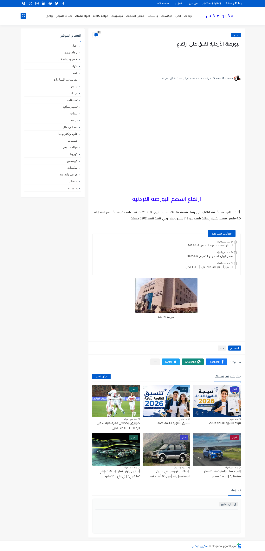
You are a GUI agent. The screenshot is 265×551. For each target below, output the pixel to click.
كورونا (74, 154)
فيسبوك (117, 15)
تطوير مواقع (70, 106)
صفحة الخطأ (162, 3)
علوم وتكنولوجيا (68, 133)
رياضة (74, 120)
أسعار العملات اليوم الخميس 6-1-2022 (210, 245)
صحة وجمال (70, 127)
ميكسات (166, 15)
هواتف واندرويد (69, 174)
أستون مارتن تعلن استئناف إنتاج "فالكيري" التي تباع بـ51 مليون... (120, 474)
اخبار (236, 35)
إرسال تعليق (228, 504)
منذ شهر (234, 419)
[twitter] (57, 3)
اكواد (75, 66)
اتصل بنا (178, 3)
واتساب (152, 15)
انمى (75, 72)
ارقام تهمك (71, 52)
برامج (49, 15)
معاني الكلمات (135, 15)
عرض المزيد (101, 376)
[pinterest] (50, 3)
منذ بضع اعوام (223, 241)
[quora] (24, 3)
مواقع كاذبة (100, 15)
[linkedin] (43, 3)
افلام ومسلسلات (68, 59)
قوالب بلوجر (70, 147)
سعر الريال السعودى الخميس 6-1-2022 (210, 256)
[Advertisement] (202, 59)
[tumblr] (30, 3)
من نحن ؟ (192, 3)
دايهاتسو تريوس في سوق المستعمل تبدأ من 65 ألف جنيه (170, 474)
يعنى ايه (73, 188)
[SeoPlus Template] (239, 545)
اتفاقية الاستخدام (212, 3)
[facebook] (63, 3)
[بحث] (23, 16)
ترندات (188, 15)
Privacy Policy (234, 3)
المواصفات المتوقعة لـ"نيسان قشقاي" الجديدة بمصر (222, 474)
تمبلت (74, 113)
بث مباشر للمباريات (65, 79)
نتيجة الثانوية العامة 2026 (225, 423)
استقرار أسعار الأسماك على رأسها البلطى (209, 266)
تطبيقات (72, 99)
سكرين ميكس (220, 15)
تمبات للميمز (64, 15)
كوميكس (72, 160)
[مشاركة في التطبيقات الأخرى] (155, 361)
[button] (216, 361)
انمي (178, 15)
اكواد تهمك (82, 15)
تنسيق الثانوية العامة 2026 (173, 423)
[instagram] (37, 3)
